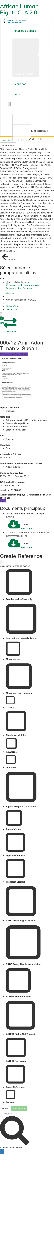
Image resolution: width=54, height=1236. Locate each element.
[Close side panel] (1, 315)
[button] (2, 320)
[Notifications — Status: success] (9, 104)
